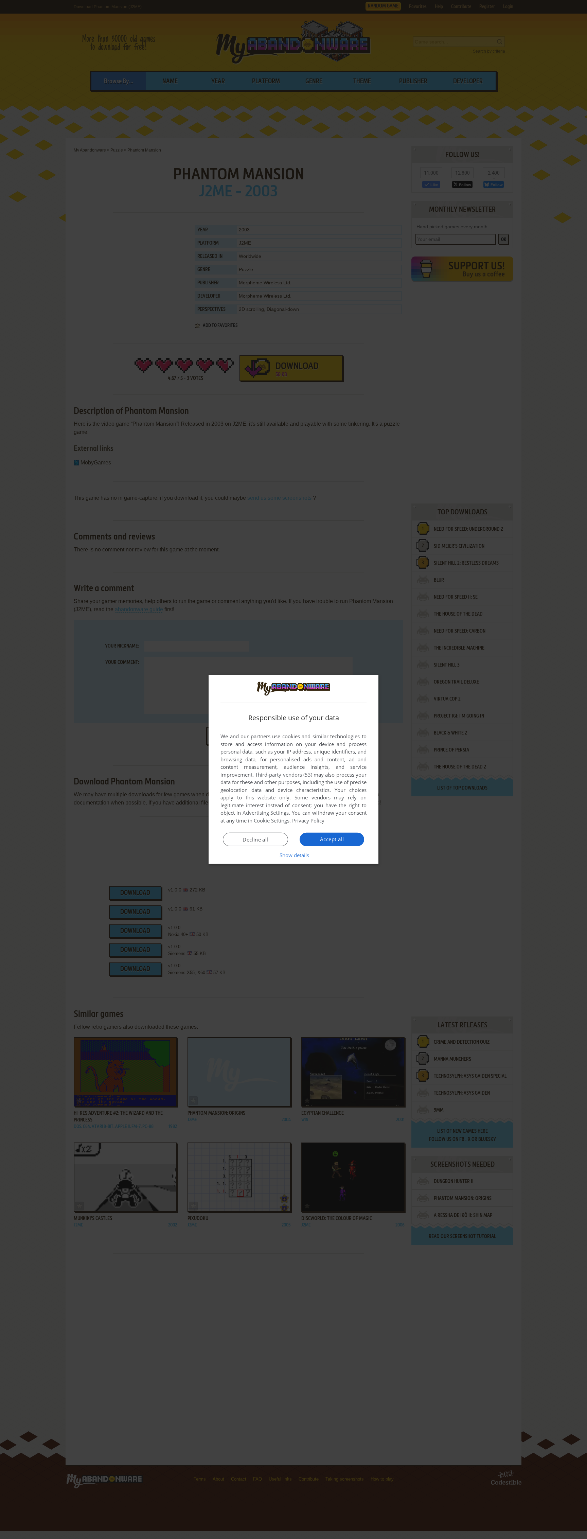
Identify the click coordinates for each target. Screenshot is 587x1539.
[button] (293, 855)
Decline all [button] (255, 839)
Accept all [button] (332, 839)
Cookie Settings (271, 820)
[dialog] (293, 769)
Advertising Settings (266, 812)
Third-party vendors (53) (283, 774)
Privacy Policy (308, 820)
